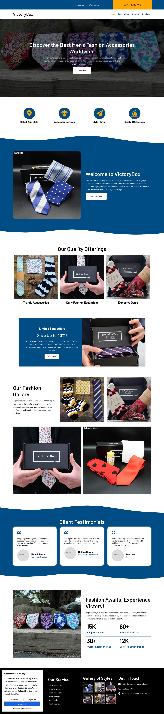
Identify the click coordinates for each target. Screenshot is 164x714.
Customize (13, 699)
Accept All (22, 704)
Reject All (32, 699)
